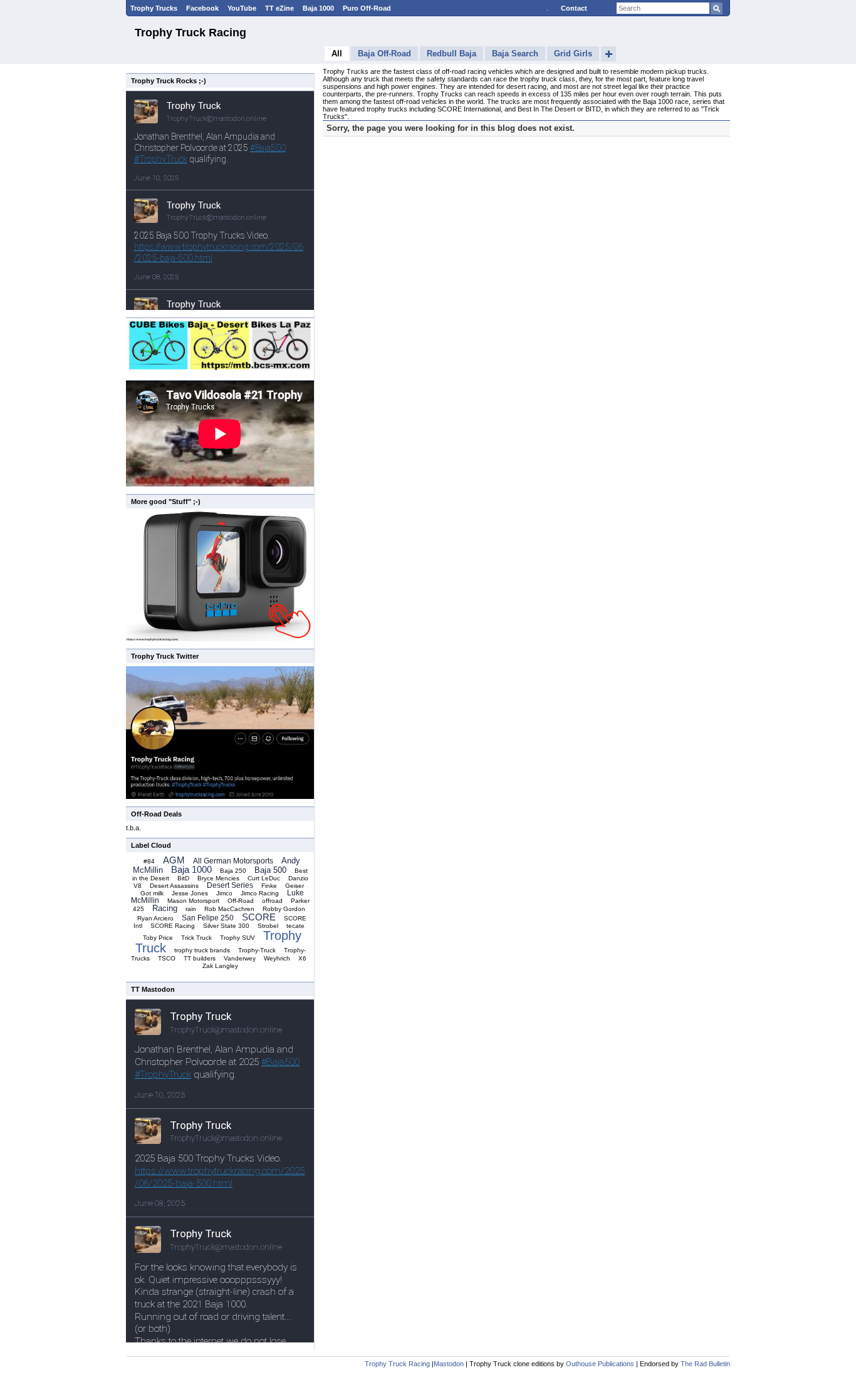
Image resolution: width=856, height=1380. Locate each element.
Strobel (268, 925)
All (336, 53)
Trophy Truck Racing (190, 32)
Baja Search (515, 53)
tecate (295, 925)
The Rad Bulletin (705, 1363)
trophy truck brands (202, 950)
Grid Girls (573, 53)
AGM (174, 860)
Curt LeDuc (264, 878)
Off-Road (240, 900)
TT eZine (279, 8)
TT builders (200, 958)
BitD (183, 878)
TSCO (166, 958)
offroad (272, 900)
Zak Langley (220, 965)
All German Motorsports (233, 861)
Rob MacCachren (229, 908)
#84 (149, 861)
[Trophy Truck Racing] (220, 796)
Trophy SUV (237, 937)
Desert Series (230, 885)
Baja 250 (233, 870)
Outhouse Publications (600, 1363)
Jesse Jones (190, 893)
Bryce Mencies (218, 878)
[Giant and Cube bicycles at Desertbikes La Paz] (220, 370)
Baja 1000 (318, 8)
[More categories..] (608, 53)
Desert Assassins (174, 885)
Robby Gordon (284, 908)
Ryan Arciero (155, 918)
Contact (574, 8)
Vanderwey (240, 958)
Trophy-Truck (257, 950)
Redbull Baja (451, 53)
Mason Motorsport (193, 900)
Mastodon (449, 1363)
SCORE (259, 917)
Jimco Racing (260, 893)
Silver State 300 (226, 925)
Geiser (294, 885)
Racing (164, 908)
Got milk (152, 893)
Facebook (202, 8)
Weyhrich (277, 958)
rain (190, 908)
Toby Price (158, 937)
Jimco (224, 893)
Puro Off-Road (367, 8)
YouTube (241, 8)
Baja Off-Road (384, 53)
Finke (269, 885)
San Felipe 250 (208, 918)
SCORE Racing (172, 925)
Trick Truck (196, 937)
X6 (302, 958)
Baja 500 (270, 870)
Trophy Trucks (153, 8)
